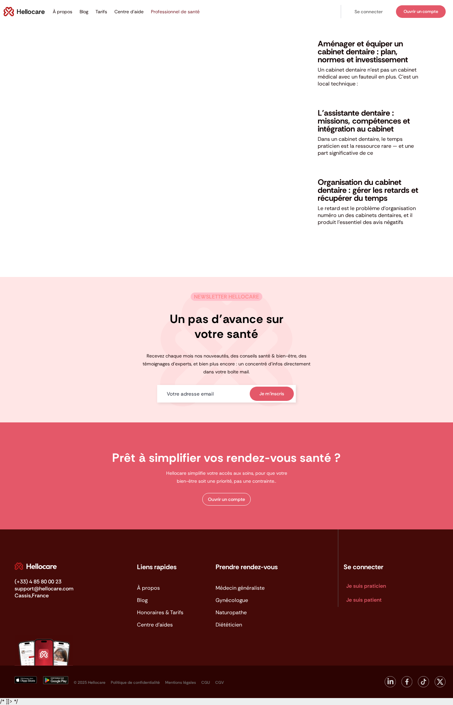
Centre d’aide (129, 12)
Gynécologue (232, 600)
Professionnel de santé (175, 12)
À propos (62, 12)
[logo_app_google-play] (55, 678)
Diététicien (229, 624)
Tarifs (101, 12)
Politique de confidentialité (135, 682)
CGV (219, 682)
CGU (205, 682)
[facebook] (407, 678)
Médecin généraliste (240, 587)
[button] (369, 12)
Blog (84, 12)
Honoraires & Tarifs (160, 612)
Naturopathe (231, 612)
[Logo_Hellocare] (36, 565)
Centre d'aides (155, 624)
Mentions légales (180, 682)
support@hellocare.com (44, 588)
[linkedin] (390, 678)
